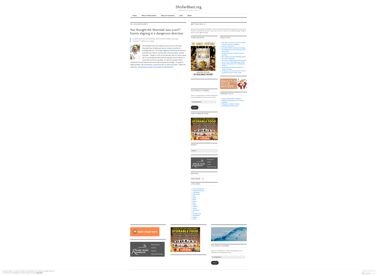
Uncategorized (196, 213)
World (194, 219)
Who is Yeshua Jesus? (148, 15)
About (190, 15)
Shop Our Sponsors (168, 15)
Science (194, 208)
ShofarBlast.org (188, 7)
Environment (196, 194)
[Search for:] (204, 150)
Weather (194, 217)
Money (194, 201)
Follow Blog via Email (200, 91)
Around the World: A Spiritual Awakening (233, 48)
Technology (195, 210)
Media (194, 199)
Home (135, 15)
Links (181, 15)
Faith (193, 196)
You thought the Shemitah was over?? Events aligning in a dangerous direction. (157, 31)
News (194, 203)
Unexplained (196, 215)
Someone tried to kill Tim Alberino (231, 98)
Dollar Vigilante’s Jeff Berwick (168, 50)
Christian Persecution (198, 190)
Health (194, 197)
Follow (194, 107)
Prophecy (195, 206)
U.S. (193, 212)
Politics (194, 205)
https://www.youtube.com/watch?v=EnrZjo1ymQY (155, 67)
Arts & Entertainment (198, 189)
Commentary (196, 192)
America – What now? (228, 46)
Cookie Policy (39, 272)
